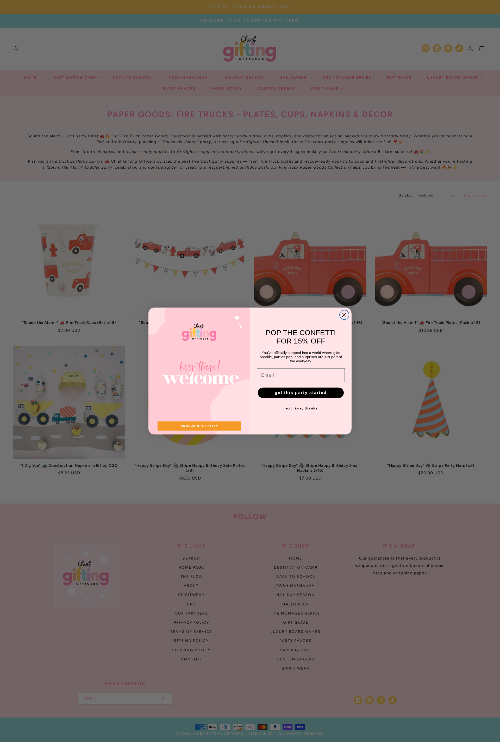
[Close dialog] (344, 315)
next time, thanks (301, 408)
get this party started (301, 392)
